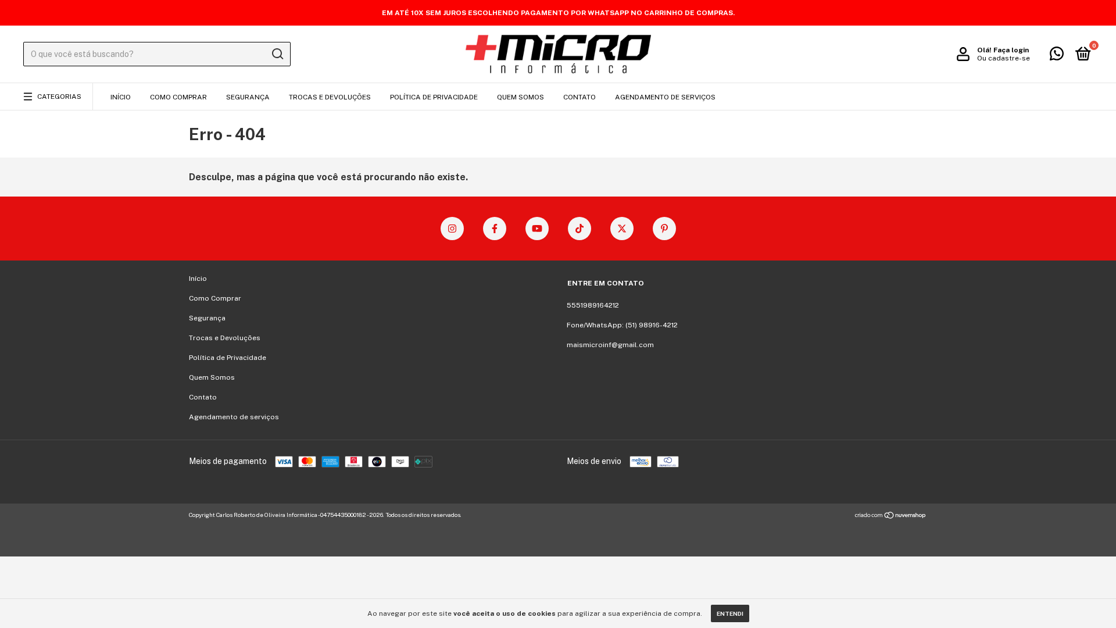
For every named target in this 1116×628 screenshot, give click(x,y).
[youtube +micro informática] (537, 228)
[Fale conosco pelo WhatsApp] (1057, 56)
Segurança (248, 97)
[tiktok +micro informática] (579, 228)
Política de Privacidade (434, 97)
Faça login (1011, 50)
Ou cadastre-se (1003, 58)
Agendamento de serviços (665, 97)
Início (120, 97)
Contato (579, 97)
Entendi (730, 613)
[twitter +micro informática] (622, 228)
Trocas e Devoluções (330, 97)
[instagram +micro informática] (452, 228)
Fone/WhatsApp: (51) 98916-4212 (622, 325)
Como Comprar (178, 97)
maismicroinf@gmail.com (610, 345)
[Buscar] (277, 54)
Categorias (59, 96)
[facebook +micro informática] (494, 228)
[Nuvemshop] (890, 516)
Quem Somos (520, 97)
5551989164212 (593, 305)
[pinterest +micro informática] (664, 228)
